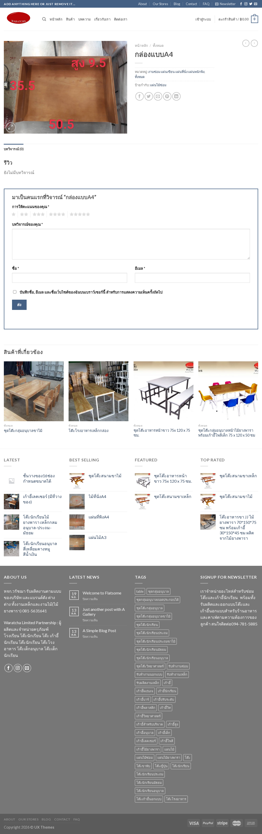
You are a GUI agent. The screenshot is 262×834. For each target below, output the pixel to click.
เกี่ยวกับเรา (102, 19)
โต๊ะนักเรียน (180, 766)
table (140, 591)
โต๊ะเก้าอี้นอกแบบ (148, 799)
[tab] (14, 149)
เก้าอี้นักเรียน (167, 691)
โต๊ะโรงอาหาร (176, 799)
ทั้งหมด (158, 46)
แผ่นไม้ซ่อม (158, 85)
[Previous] (4, 404)
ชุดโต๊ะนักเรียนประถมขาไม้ (155, 641)
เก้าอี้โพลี (166, 741)
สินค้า (70, 19)
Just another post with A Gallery (104, 611)
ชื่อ (15, 268)
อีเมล (140, 268)
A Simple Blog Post (99, 630)
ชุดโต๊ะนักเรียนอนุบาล (152, 658)
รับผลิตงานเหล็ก (147, 683)
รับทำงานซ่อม (178, 666)
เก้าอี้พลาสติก (145, 708)
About (142, 4)
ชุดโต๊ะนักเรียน (147, 625)
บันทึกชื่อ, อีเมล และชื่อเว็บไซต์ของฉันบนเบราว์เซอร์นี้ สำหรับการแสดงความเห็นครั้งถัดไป (91, 292)
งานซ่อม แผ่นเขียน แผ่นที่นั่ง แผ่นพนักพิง (176, 72)
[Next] (258, 404)
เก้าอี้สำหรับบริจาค (149, 724)
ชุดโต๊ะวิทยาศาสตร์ (150, 666)
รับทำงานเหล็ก (177, 674)
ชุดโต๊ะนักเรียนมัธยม (151, 649)
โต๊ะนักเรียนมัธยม (149, 783)
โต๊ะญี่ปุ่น (161, 766)
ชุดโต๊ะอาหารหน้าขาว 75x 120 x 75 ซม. (162, 432)
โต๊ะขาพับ (143, 766)
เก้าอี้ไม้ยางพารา (148, 749)
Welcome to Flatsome (102, 592)
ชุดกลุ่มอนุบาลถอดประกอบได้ (157, 600)
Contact (191, 4)
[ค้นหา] (44, 19)
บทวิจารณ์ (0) (14, 149)
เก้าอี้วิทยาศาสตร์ (148, 716)
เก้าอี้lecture (144, 691)
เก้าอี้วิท (165, 708)
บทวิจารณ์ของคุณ (27, 224)
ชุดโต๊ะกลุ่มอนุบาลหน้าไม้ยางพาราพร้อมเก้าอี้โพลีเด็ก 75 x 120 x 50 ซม (226, 432)
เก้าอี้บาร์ (142, 699)
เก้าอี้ (167, 683)
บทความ (84, 19)
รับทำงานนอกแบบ (149, 674)
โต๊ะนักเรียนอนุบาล (150, 791)
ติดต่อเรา (120, 19)
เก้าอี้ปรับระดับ (164, 699)
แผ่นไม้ (169, 749)
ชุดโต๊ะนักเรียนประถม (152, 633)
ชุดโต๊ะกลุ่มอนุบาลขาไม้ (23, 430)
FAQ (206, 4)
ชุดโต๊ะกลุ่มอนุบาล (149, 608)
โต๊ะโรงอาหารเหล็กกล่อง (88, 430)
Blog (177, 4)
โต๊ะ (187, 757)
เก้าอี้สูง (173, 724)
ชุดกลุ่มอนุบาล (158, 591)
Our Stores (160, 4)
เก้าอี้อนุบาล (145, 733)
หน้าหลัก (56, 19)
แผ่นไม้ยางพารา (168, 757)
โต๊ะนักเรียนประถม (149, 774)
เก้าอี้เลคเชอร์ (146, 741)
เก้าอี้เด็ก (164, 733)
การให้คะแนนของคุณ (30, 206)
